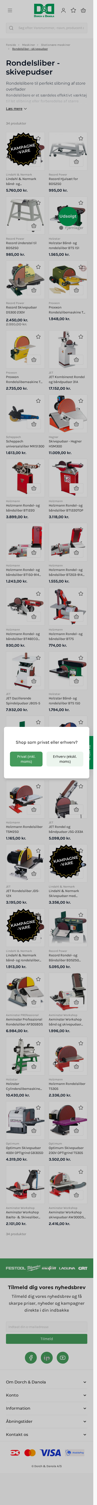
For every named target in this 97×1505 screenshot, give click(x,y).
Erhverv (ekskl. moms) (65, 759)
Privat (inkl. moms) (26, 759)
